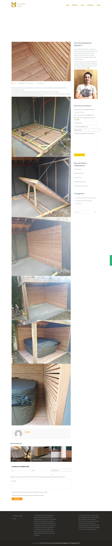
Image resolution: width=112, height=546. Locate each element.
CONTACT (90, 5)
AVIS (82, 5)
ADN (67, 5)
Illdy (38, 543)
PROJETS (75, 5)
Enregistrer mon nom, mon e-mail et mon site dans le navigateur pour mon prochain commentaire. (37, 477)
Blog (14, 518)
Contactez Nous (111, 260)
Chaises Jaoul (77, 169)
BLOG (98, 5)
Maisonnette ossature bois (81, 186)
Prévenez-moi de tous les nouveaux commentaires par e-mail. (30, 492)
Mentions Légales (17, 515)
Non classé (30, 83)
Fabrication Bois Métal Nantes (84, 200)
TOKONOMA (78, 177)
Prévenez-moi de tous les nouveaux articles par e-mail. (28, 495)
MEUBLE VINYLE (79, 173)
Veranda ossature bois (80, 181)
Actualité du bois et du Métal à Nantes (86, 197)
